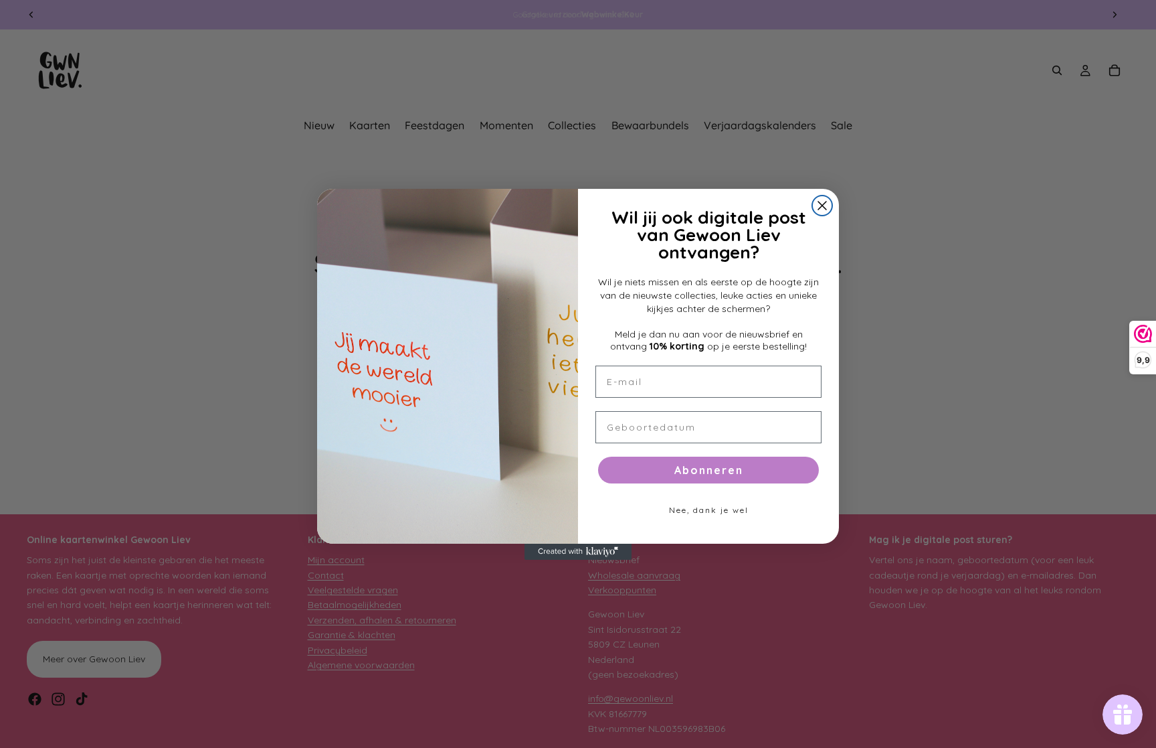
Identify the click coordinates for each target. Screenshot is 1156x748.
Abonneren (708, 470)
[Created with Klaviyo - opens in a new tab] (578, 552)
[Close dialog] (822, 206)
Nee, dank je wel (709, 510)
